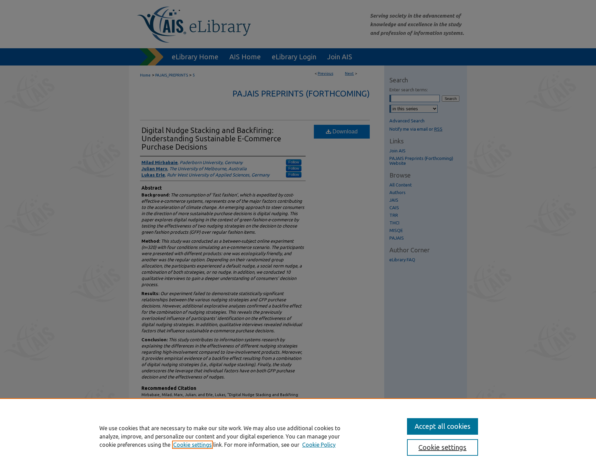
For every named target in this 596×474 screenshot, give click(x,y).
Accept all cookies (442, 426)
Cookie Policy (319, 445)
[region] (298, 436)
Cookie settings (192, 445)
